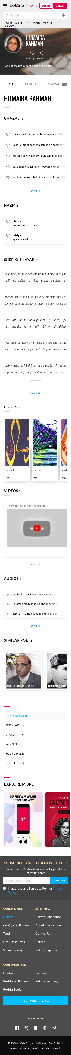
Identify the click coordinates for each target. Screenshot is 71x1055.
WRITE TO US (39, 1000)
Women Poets (16, 744)
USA (49, 58)
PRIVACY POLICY (17, 1042)
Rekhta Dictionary (15, 981)
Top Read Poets (17, 725)
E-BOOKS (10, 25)
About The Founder (49, 925)
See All (35, 191)
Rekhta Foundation (49, 916)
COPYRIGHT (56, 1042)
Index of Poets (17, 715)
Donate (46, 5)
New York (41, 58)
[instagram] (45, 1028)
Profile (31, 84)
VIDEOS (48, 22)
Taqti (6, 933)
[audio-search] (63, 15)
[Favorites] (32, 52)
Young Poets (15, 753)
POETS (9, 22)
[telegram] (54, 1028)
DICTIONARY (32, 22)
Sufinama (42, 972)
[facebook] (17, 1028)
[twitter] (26, 1028)
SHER (18, 22)
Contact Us (43, 933)
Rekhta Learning (47, 981)
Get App (60, 5)
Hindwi (8, 972)
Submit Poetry (13, 950)
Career (40, 941)
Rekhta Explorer (46, 950)
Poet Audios (15, 763)
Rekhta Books (12, 989)
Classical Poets (17, 734)
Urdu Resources (14, 941)
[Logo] (17, 6)
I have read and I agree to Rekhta (35, 890)
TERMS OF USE (38, 1042)
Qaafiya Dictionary (16, 925)
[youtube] (35, 1028)
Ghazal (56, 84)
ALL (11, 84)
